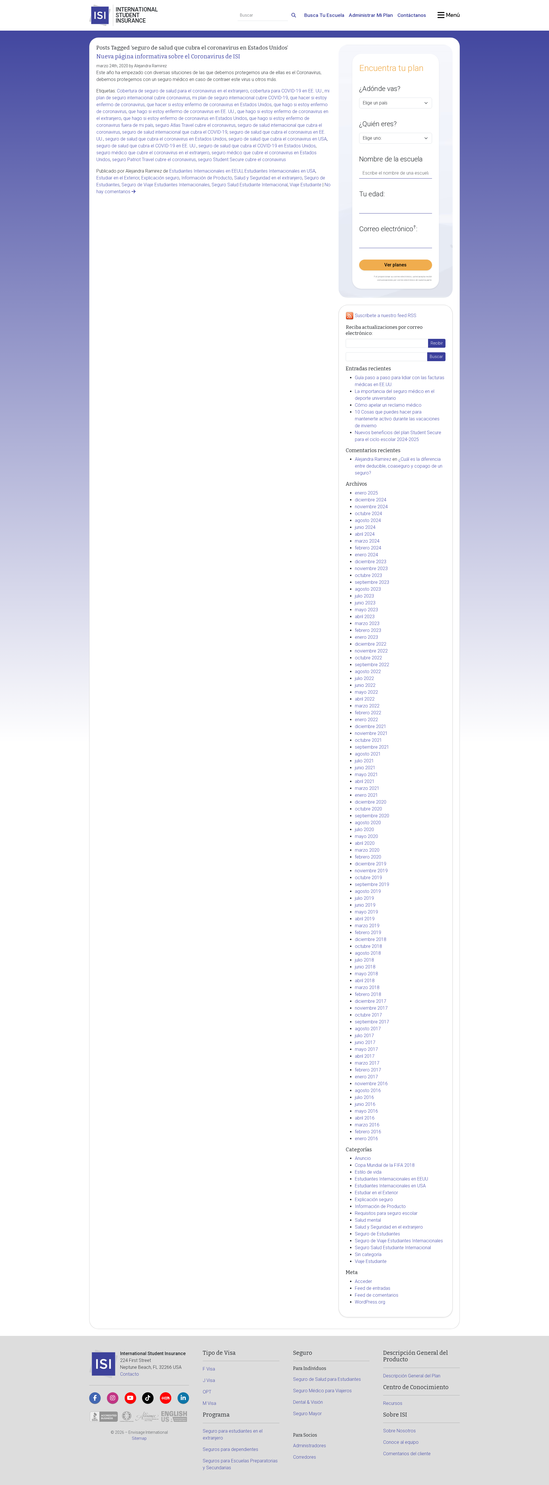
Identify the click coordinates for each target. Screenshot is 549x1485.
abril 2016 (365, 1118)
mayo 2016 (366, 1111)
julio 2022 (364, 678)
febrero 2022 (368, 712)
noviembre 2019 (371, 870)
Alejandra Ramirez (373, 459)
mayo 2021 (366, 774)
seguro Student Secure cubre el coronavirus (242, 159)
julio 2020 (364, 829)
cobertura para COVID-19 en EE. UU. (286, 91)
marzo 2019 (367, 925)
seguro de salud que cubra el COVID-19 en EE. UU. (146, 146)
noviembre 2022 (371, 651)
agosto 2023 (368, 589)
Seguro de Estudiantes (377, 1234)
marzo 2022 (367, 706)
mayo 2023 (366, 609)
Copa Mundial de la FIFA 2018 (385, 1165)
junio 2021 (365, 767)
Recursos (392, 1403)
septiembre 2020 (372, 815)
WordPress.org (370, 1302)
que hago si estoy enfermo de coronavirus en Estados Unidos (185, 118)
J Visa (209, 1380)
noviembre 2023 (371, 568)
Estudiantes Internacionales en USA (279, 171)
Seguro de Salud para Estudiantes (327, 1379)
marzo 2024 (367, 541)
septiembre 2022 (372, 664)
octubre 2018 (368, 946)
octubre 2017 (368, 1015)
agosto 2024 (368, 520)
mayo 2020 (366, 836)
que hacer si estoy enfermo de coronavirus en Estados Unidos (209, 104)
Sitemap (139, 1438)
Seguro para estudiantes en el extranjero (232, 1434)
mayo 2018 (366, 973)
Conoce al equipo (401, 1442)
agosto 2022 (368, 671)
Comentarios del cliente (407, 1453)
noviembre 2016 (371, 1083)
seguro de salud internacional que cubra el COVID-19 (174, 132)
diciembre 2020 (370, 802)
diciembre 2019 (370, 864)
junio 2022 (365, 685)
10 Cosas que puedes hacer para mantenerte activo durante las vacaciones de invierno (397, 418)
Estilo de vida (368, 1172)
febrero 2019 (368, 932)
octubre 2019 (368, 877)
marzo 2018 (367, 987)
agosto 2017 (368, 1028)
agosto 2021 (368, 754)
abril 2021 (365, 781)
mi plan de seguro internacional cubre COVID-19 (240, 97)
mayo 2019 (366, 912)
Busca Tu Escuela (324, 15)
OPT (207, 1392)
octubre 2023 (368, 575)
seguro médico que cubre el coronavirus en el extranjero (153, 152)
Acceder (363, 1281)
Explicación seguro (160, 178)
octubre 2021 (368, 740)
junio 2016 (365, 1104)
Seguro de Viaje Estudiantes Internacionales (166, 184)
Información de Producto (206, 178)
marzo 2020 (367, 850)
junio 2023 (365, 603)
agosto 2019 (368, 891)
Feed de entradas (372, 1288)
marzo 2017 (367, 1063)
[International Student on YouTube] (130, 1398)
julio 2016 (364, 1097)
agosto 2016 (368, 1090)
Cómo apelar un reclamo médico (388, 405)
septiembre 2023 (372, 582)
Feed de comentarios (376, 1295)
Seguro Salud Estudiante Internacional (250, 184)
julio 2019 (364, 898)
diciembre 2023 (370, 561)
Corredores (304, 1457)
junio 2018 (365, 967)
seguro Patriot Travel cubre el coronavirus (154, 159)
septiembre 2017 (372, 1022)
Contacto (129, 1374)
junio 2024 (365, 527)
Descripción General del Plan (411, 1376)
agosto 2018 (368, 953)
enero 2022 (366, 719)
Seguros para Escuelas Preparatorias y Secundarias (240, 1464)
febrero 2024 (368, 548)
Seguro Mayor (307, 1413)
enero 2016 (366, 1138)
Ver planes (395, 265)
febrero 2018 (368, 994)
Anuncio (363, 1158)
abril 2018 (365, 980)
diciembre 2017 (370, 1001)
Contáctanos (411, 15)
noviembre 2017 (371, 1008)
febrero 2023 (368, 630)
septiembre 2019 (372, 884)
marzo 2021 (367, 788)
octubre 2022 (368, 658)
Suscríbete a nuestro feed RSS (385, 316)
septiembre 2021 (372, 747)
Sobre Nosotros (399, 1430)
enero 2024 (366, 554)
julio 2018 (364, 960)
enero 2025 (366, 493)
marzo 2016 (367, 1125)
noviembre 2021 (371, 733)
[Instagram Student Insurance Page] (112, 1398)
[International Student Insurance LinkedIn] (183, 1398)
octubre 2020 (368, 809)
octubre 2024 (368, 513)
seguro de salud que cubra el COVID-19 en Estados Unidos (257, 146)
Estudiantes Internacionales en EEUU (205, 171)
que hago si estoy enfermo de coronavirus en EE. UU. (181, 111)
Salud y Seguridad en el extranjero (268, 178)
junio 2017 (365, 1042)
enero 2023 (366, 637)
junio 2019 (365, 905)
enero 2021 (366, 795)
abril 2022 (365, 699)
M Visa (209, 1403)
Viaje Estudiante (305, 184)
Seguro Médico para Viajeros (322, 1390)
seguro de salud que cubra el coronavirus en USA (277, 139)
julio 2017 (364, 1035)
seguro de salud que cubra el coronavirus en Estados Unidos (165, 139)
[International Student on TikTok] (148, 1398)
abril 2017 (365, 1056)
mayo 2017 (366, 1049)
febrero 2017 (368, 1070)
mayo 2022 (366, 692)
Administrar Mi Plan (371, 15)
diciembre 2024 (370, 500)
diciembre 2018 (370, 939)
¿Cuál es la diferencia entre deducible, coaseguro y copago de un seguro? (398, 466)
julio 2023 (364, 596)
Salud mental (368, 1220)
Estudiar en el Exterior (117, 178)
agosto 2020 (368, 822)
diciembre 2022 (370, 644)
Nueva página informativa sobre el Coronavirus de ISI (168, 56)
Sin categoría (368, 1254)
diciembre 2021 (370, 726)
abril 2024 (365, 534)
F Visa (209, 1369)
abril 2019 (365, 919)
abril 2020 (365, 843)
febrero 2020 (368, 857)
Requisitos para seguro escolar (386, 1213)
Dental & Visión (308, 1402)
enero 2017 (366, 1076)
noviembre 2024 (371, 506)
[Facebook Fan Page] (95, 1398)
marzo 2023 (367, 623)
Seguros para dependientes (230, 1449)
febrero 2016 (368, 1131)
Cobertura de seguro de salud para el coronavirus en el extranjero (182, 91)
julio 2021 (364, 761)
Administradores (309, 1445)
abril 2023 (365, 616)
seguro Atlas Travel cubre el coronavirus (195, 125)
